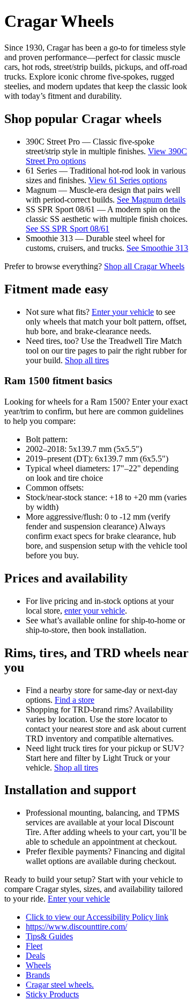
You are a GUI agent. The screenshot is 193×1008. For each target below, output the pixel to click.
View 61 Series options (127, 180)
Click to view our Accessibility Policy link (97, 916)
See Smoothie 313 (157, 248)
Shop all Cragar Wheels (144, 266)
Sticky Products (52, 994)
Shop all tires (87, 360)
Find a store (74, 699)
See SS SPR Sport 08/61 (67, 228)
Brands (38, 975)
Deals (35, 955)
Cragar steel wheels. (60, 984)
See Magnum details (151, 199)
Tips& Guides (49, 936)
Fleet (34, 946)
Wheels (38, 965)
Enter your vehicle (123, 311)
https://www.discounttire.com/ (76, 926)
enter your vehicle (94, 610)
